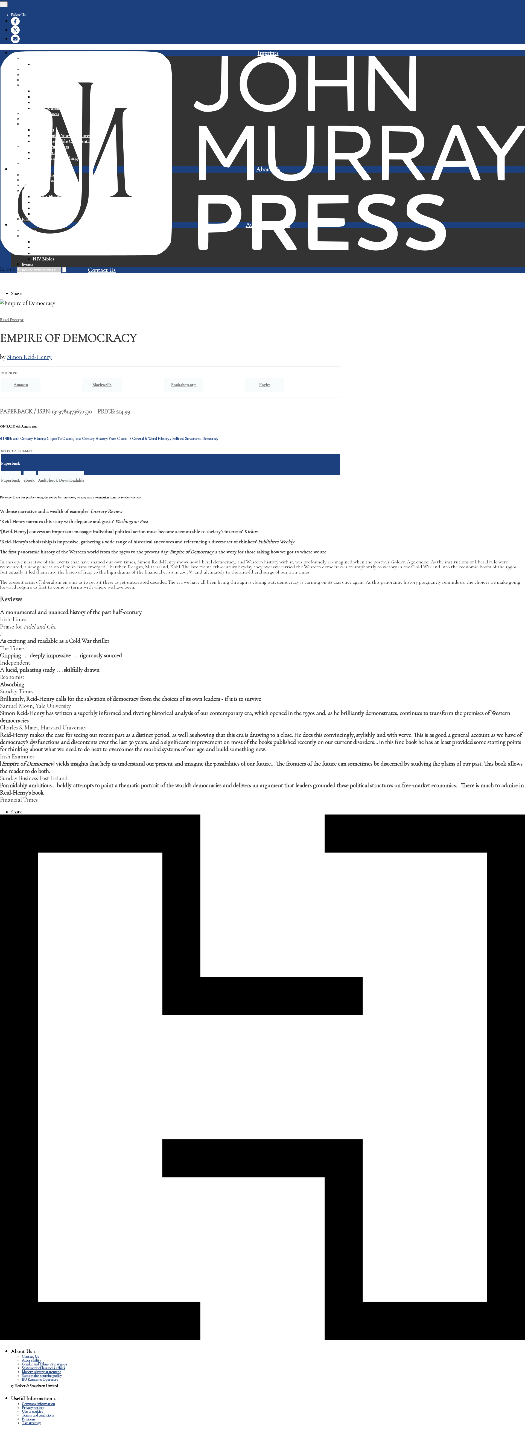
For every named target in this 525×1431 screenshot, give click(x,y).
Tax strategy (31, 1423)
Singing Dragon (48, 152)
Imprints (268, 53)
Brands (28, 236)
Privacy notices (33, 1407)
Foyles (264, 384)
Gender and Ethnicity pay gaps (44, 1364)
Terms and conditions (38, 1415)
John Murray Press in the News (49, 180)
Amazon (21, 384)
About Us (268, 169)
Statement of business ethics (43, 1368)
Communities (34, 191)
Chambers (42, 97)
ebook (30, 480)
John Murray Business (40, 114)
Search (8, 269)
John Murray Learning (41, 85)
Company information (38, 1403)
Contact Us (102, 270)
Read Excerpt (12, 319)
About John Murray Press (44, 175)
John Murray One (37, 119)
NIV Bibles (43, 130)
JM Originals (45, 64)
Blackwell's (102, 384)
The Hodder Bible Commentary (63, 141)
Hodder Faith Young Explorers (63, 135)
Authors (29, 230)
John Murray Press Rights (44, 219)
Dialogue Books (35, 163)
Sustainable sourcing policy (42, 1375)
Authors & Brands (268, 225)
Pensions (29, 1419)
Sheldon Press (46, 102)
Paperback (11, 480)
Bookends (42, 202)
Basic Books (32, 69)
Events (27, 264)
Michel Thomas (47, 91)
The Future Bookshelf (54, 214)
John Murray (32, 58)
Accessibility (31, 1360)
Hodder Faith (34, 124)
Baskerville (31, 75)
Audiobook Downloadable (61, 480)
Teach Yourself (47, 108)
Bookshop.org (183, 384)
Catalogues (31, 185)
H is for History (48, 196)
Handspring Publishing (55, 158)
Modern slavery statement (41, 1371)
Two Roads (32, 80)
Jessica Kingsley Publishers (45, 146)
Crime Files (44, 208)
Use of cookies (32, 1411)
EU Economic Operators (40, 1379)
